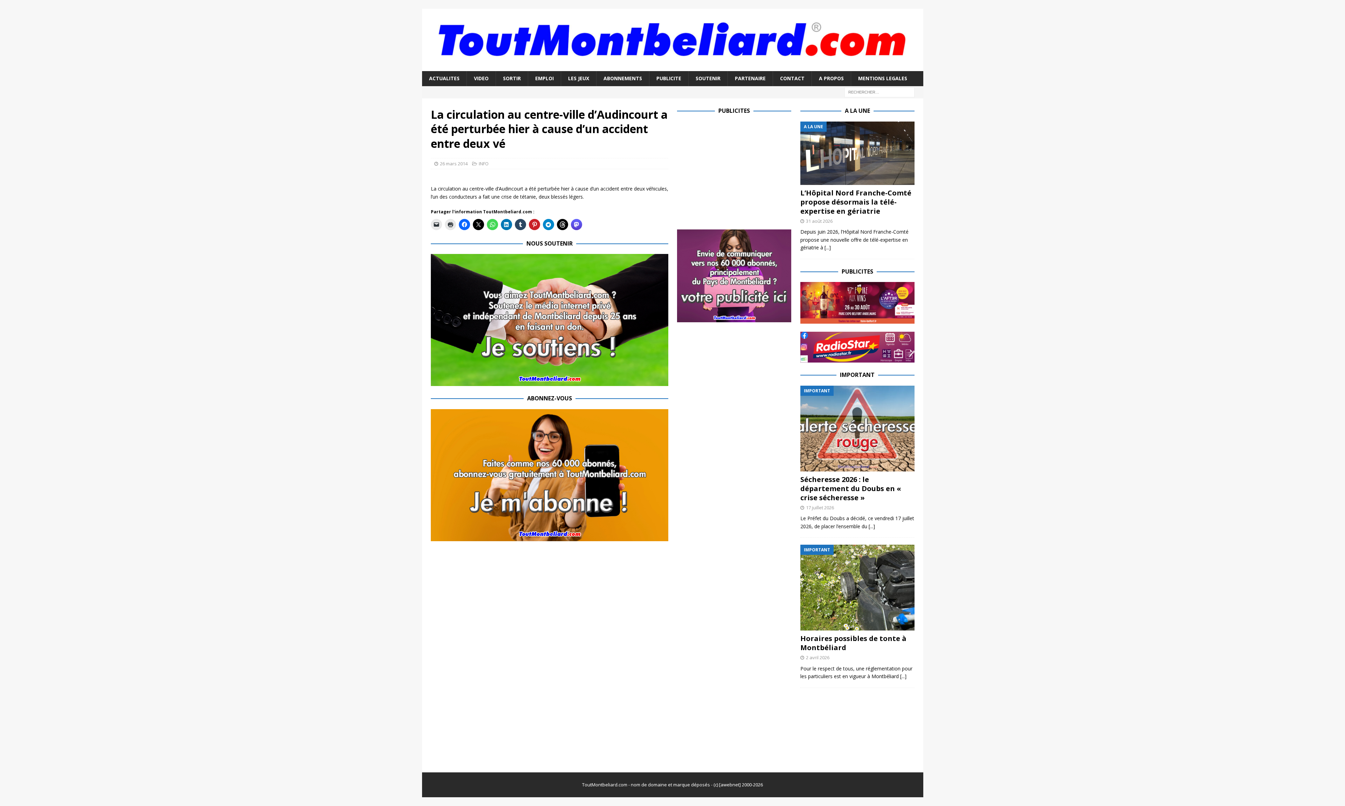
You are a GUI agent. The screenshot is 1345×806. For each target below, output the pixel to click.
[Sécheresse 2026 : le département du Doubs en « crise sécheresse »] (857, 428)
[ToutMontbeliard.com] (672, 67)
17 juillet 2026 (820, 507)
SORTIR (512, 78)
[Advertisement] (736, 171)
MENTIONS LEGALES (882, 78)
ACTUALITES (444, 78)
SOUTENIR (708, 78)
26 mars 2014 (454, 163)
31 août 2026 (819, 221)
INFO (484, 163)
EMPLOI (544, 78)
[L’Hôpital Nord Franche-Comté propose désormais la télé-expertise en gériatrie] (857, 153)
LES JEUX (578, 78)
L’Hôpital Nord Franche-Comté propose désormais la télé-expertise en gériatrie (855, 202)
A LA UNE (857, 111)
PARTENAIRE (750, 78)
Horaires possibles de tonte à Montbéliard (853, 643)
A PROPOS (831, 78)
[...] (828, 247)
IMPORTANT (857, 375)
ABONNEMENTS (622, 78)
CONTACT (792, 78)
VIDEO (481, 78)
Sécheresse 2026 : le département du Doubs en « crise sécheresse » (850, 488)
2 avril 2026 (817, 657)
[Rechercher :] (879, 91)
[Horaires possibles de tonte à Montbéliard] (857, 588)
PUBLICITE (668, 78)
